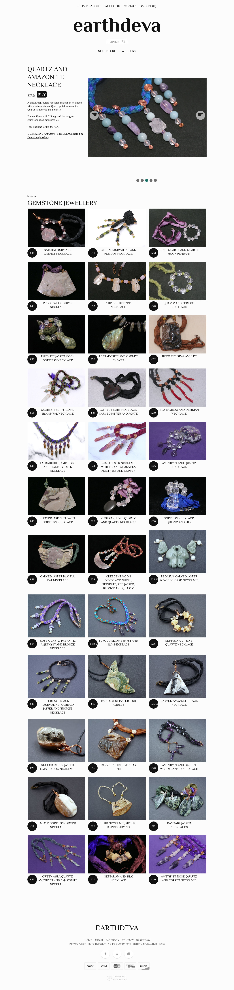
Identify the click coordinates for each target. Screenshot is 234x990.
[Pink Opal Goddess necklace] (56, 281)
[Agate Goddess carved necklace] (56, 798)
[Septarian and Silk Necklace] (117, 854)
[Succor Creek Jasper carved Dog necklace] (56, 740)
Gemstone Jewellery (38, 137)
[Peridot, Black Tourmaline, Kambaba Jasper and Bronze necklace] (56, 676)
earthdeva (117, 25)
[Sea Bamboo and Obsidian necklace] (178, 387)
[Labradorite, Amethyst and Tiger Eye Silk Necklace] (56, 441)
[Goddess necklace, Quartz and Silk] (178, 496)
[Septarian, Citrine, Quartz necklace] (178, 616)
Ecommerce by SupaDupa (120, 978)
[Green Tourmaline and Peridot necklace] (117, 227)
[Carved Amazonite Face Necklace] (178, 676)
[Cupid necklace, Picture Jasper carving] (117, 798)
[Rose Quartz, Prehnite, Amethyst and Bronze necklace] (56, 616)
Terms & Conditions (119, 944)
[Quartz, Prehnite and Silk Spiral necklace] (56, 387)
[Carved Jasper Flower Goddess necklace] (56, 496)
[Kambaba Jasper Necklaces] (178, 798)
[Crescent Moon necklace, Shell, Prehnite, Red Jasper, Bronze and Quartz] (117, 554)
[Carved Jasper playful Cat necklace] (56, 554)
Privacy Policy (77, 944)
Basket (148, 6)
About (95, 6)
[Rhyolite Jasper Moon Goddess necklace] (56, 334)
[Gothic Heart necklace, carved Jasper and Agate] (117, 387)
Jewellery (127, 51)
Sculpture (107, 51)
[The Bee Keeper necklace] (117, 281)
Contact (130, 6)
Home (83, 6)
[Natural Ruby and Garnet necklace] (56, 227)
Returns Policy (97, 944)
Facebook (111, 6)
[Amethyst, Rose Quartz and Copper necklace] (178, 854)
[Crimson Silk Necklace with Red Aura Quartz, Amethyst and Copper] (117, 441)
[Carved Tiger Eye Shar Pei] (117, 740)
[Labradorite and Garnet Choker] (117, 334)
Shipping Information (145, 944)
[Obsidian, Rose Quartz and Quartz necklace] (117, 496)
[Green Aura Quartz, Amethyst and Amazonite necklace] (56, 854)
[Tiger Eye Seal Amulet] (178, 334)
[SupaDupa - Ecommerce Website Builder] (109, 978)
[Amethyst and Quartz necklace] (178, 441)
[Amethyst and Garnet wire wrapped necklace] (178, 740)
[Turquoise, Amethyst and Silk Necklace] (117, 616)
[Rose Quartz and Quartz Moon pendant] (178, 227)
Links (162, 944)
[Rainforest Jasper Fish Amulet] (117, 676)
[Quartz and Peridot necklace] (178, 281)
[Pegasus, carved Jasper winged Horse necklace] (178, 552)
